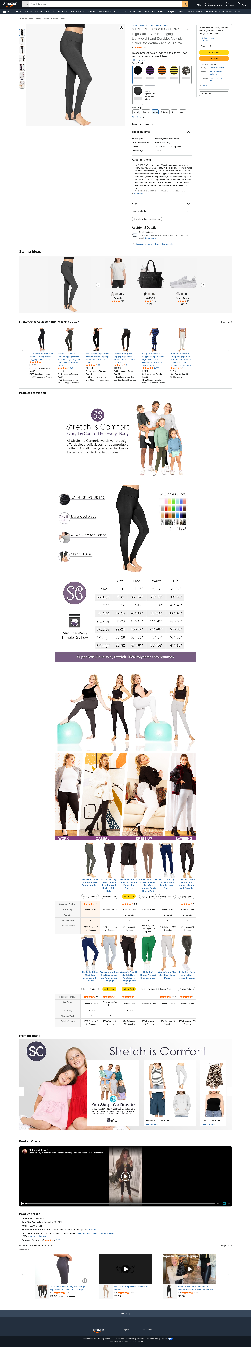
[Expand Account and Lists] (221, 5)
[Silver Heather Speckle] (112, 294)
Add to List (206, 94)
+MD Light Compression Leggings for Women (131, 1288)
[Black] (145, 294)
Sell (153, 11)
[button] (6, 11)
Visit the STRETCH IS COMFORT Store (150, 25)
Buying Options (90, 896)
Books (132, 11)
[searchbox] (105, 4)
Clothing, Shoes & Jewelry (30, 19)
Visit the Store (152, 1124)
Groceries (91, 11)
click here (92, 1229)
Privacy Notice (104, 1339)
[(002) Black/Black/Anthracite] (186, 294)
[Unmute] (229, 1203)
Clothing (54, 19)
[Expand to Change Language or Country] (200, 5)
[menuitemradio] (224, 1203)
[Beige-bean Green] (153, 294)
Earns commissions (55, 1150)
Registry (172, 11)
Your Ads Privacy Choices (157, 1339)
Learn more (150, 238)
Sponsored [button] (23, 1250)
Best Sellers (62, 11)
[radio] (22, 32)
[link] (41, 356)
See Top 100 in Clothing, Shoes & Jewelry (96, 1233)
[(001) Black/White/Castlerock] (182, 294)
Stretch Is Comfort (217, 68)
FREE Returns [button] (139, 60)
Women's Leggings (38, 1236)
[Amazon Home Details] (201, 11)
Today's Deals (120, 11)
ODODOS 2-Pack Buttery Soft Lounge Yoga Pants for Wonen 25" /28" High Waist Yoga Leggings (67, 1288)
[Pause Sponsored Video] (84, 1281)
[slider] (120, 1203)
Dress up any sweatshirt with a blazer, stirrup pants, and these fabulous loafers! (66, 1152)
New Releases (77, 11)
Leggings (63, 19)
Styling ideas (30, 251)
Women (46, 19)
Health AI (16, 11)
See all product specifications (147, 219)
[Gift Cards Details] (148, 11)
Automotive (227, 11)
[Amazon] (10, 4)
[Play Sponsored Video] (125, 1269)
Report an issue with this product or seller (154, 244)
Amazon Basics (47, 11)
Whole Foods (105, 11)
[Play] (21, 1203)
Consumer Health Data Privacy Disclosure (128, 1339)
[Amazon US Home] (98, 1331)
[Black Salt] (120, 294)
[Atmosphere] (116, 294)
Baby (237, 11)
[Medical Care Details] (37, 11)
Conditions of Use (89, 1339)
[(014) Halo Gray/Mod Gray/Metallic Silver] (178, 294)
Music (181, 11)
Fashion (161, 11)
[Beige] (149, 294)
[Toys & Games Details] (219, 11)
